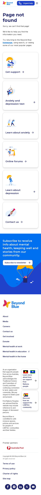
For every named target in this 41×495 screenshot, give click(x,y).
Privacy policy (9, 468)
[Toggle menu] (37, 3)
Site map (6, 478)
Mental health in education (15, 351)
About (5, 316)
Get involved (8, 336)
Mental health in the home (14, 356)
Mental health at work (12, 346)
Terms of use (9, 463)
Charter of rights (10, 473)
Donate (6, 341)
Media (5, 321)
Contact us (8, 331)
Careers (6, 326)
